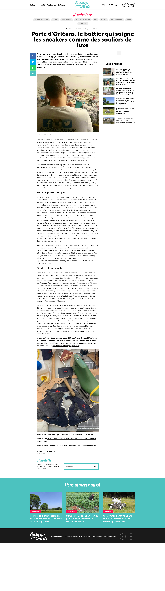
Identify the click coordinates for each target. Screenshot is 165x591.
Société (41, 5)
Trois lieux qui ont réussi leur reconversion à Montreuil (71, 434)
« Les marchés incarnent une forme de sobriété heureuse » (72, 446)
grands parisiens (117, 20)
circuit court (66, 20)
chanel (55, 20)
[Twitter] (129, 5)
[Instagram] (133, 5)
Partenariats (97, 536)
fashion (103, 20)
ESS (95, 20)
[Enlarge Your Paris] (82, 7)
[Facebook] (124, 5)
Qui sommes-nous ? (56, 536)
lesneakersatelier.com (77, 343)
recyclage (82, 24)
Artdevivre (51, 5)
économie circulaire (83, 20)
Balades (61, 5)
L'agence (87, 536)
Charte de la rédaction (74, 536)
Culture (33, 5)
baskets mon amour (41, 20)
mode (129, 20)
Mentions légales (110, 536)
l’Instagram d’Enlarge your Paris (66, 346)
